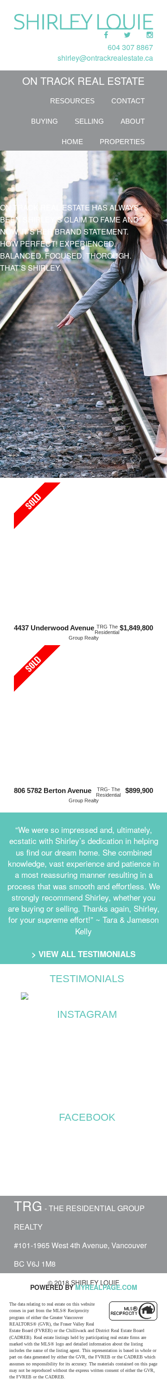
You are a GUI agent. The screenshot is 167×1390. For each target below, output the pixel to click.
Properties (122, 142)
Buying (44, 121)
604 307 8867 (130, 47)
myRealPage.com (106, 1287)
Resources (72, 101)
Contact (128, 101)
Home (72, 142)
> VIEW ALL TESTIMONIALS (83, 953)
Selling (89, 121)
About (133, 121)
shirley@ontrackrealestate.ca (105, 57)
